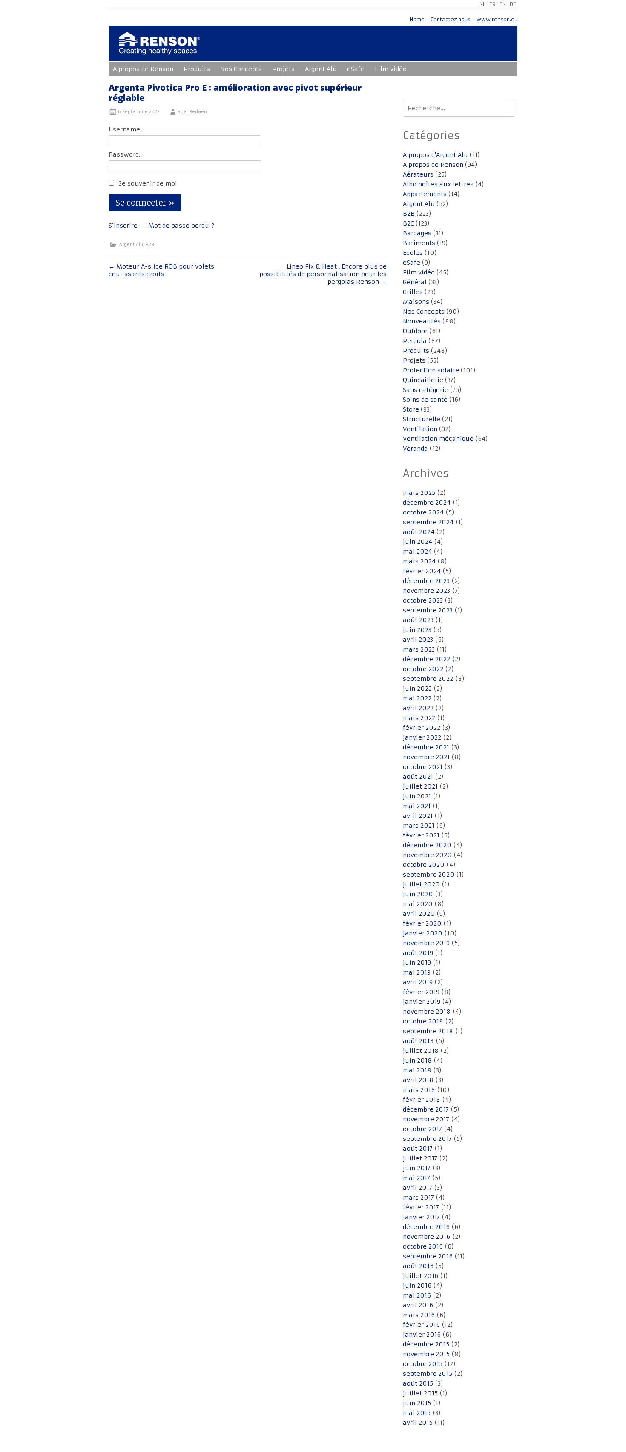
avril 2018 (418, 1080)
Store (411, 409)
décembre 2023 (426, 581)
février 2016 (421, 1325)
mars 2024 (419, 561)
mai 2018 (417, 1070)
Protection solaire (431, 370)
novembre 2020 (427, 855)
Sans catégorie (425, 390)
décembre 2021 (426, 747)
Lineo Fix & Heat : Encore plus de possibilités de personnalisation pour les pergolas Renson (323, 274)
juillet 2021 (420, 786)
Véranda (415, 448)
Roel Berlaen (192, 111)
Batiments (419, 243)
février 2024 (422, 571)
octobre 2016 (423, 1246)
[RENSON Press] (159, 49)
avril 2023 (418, 639)
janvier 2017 (421, 1217)
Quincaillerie (423, 380)
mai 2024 (417, 551)
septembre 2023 (428, 610)
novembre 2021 (426, 757)
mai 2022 (417, 698)
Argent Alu (321, 69)
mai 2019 (417, 972)
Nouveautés (422, 321)
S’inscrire (123, 225)
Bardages (417, 233)
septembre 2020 (428, 874)
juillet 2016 (420, 1276)
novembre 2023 (426, 591)
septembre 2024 (428, 522)
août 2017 (418, 1148)
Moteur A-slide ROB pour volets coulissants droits (161, 270)
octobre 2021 (422, 767)
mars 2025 (419, 493)
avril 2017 (417, 1188)
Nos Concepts (241, 69)
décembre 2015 (426, 1344)
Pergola (415, 341)
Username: (125, 129)
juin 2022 (417, 688)
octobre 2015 (422, 1364)
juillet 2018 (421, 1051)
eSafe (356, 69)
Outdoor (415, 331)
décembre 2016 (426, 1227)
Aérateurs (418, 174)
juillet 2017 (420, 1158)
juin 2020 (418, 894)
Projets (283, 69)
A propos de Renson (143, 69)
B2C (408, 223)
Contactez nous (451, 19)
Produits (197, 69)
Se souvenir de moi (147, 183)
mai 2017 (416, 1178)
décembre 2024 (427, 502)
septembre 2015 (427, 1374)
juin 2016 (417, 1285)
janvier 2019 (421, 1002)
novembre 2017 (426, 1119)
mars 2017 (418, 1197)
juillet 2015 (420, 1393)
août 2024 (418, 532)
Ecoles (413, 253)
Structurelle (421, 419)
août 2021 (418, 776)
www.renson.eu (497, 19)
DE (513, 4)
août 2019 (418, 953)
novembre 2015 (426, 1354)
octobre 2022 (423, 669)
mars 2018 (419, 1090)
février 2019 (421, 992)
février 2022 (421, 728)
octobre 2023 (423, 600)
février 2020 (422, 923)
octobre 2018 (423, 1021)
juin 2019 (417, 962)
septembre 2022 (428, 679)
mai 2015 (417, 1413)
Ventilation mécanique (438, 439)
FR (492, 4)
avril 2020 (419, 914)
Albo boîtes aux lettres (438, 184)
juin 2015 (417, 1403)
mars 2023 (419, 649)
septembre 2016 (428, 1256)
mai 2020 (418, 904)
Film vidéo (391, 69)
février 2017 (421, 1207)
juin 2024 (417, 542)
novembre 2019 (426, 943)
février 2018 (421, 1099)
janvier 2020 (422, 933)
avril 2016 (418, 1305)
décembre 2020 (427, 845)
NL (482, 4)
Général (415, 282)
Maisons (416, 302)
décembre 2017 (426, 1109)
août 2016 (418, 1266)
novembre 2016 (426, 1236)
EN (503, 4)
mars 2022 (419, 718)
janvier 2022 (422, 737)
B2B (150, 244)
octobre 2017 (422, 1129)
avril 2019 (418, 982)
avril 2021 (418, 816)
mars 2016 (419, 1315)
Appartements (425, 194)
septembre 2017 (427, 1139)
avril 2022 (418, 708)
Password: (124, 154)
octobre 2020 (424, 865)
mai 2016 (417, 1295)
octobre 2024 (423, 512)
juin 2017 (417, 1168)
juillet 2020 (421, 884)
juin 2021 (417, 796)
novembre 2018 (427, 1011)
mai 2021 (417, 806)
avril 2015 (418, 1422)
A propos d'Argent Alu (435, 155)
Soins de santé (425, 399)
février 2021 (421, 835)
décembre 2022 (426, 659)
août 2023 (418, 620)
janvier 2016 (422, 1334)
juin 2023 (417, 630)
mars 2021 (418, 825)
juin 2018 (417, 1060)
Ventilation (420, 429)
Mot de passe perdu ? (181, 225)
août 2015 (418, 1383)
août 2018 (418, 1041)
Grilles (413, 292)
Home (417, 19)
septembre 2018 (428, 1031)
